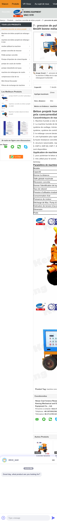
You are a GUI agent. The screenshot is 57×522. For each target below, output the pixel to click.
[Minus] (53, 460)
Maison (5, 4)
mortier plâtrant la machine (11, 46)
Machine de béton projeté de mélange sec (15, 35)
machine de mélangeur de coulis (13, 72)
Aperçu (2, 20)
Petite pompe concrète (9, 55)
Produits (15, 4)
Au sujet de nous (42, 4)
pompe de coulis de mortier (11, 64)
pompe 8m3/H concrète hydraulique (20, 96)
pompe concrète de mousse (11, 51)
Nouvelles (6, 12)
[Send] (53, 518)
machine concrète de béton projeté (27, 20)
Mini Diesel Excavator (9, 81)
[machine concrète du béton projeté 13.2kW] (4, 106)
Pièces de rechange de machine (13, 85)
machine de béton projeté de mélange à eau (15, 41)
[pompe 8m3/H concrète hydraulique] (4, 98)
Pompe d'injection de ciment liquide (14, 59)
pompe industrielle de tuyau (11, 68)
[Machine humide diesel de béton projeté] (4, 114)
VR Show (27, 4)
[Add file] (3, 518)
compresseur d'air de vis (10, 77)
